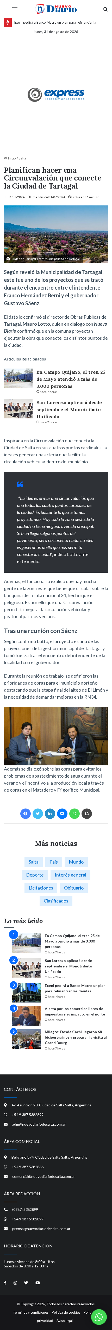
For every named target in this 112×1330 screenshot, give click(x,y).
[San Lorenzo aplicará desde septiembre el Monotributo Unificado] (18, 408)
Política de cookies (66, 1312)
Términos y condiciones (30, 1312)
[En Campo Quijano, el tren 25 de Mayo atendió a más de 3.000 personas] (18, 378)
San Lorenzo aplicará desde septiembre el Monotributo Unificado (69, 409)
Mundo (76, 862)
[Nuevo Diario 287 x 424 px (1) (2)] (56, 95)
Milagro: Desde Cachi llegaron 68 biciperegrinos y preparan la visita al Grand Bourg (76, 1037)
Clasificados (56, 901)
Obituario (74, 888)
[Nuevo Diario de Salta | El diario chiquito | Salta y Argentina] (56, 9)
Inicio (11, 158)
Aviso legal (65, 1321)
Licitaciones (41, 888)
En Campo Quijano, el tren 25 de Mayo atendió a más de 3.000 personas (70, 379)
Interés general (70, 875)
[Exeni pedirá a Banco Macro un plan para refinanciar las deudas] (26, 992)
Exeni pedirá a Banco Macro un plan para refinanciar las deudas (62, 22)
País (53, 862)
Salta (22, 158)
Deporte (35, 875)
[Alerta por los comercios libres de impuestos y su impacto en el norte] (26, 1016)
